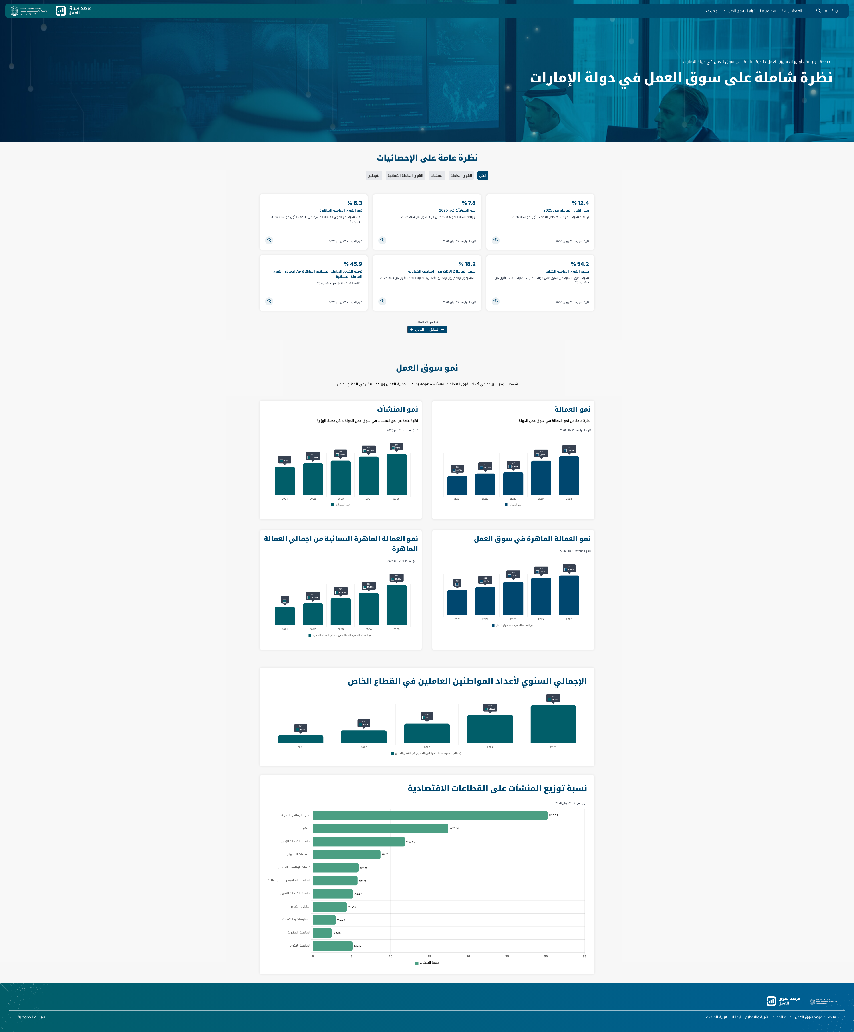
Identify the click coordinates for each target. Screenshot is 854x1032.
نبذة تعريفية (768, 10)
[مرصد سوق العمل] (73, 11)
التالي (419, 329)
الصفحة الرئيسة (791, 10)
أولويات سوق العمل (741, 10)
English (837, 10)
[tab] (482, 175)
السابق (434, 329)
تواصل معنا (711, 10)
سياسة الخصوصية (31, 1017)
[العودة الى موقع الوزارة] (30, 11)
